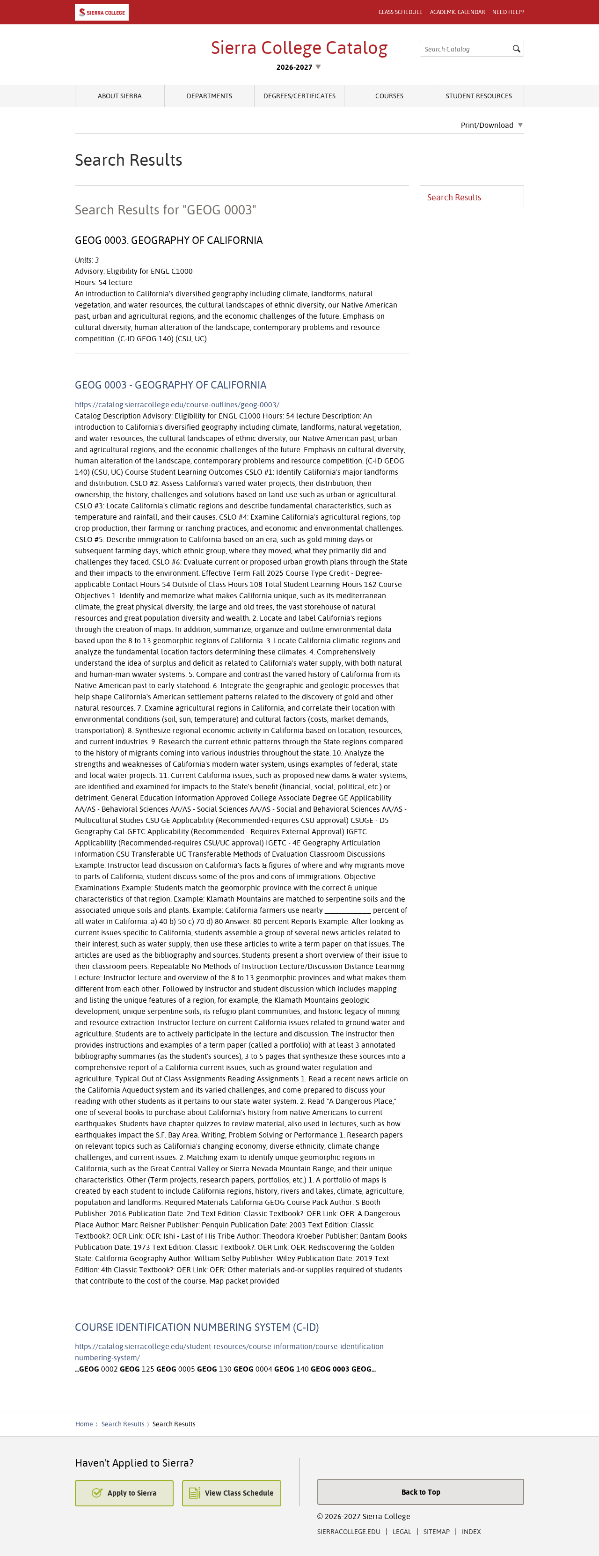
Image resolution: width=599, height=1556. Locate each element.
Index (471, 1531)
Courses (389, 96)
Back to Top (421, 1492)
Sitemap (437, 1531)
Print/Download (487, 125)
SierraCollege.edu (348, 1531)
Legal (402, 1531)
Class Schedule (401, 11)
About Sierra (120, 96)
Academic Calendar (457, 11)
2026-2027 (295, 67)
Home (84, 1424)
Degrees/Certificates (299, 96)
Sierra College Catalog (299, 47)
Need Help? (508, 11)
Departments (209, 96)
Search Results (454, 197)
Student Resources (479, 96)
